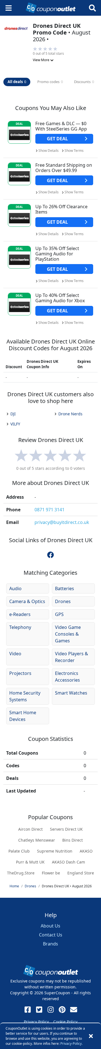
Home (14, 886)
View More (41, 60)
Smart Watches (71, 693)
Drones (63, 601)
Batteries (64, 588)
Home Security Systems (24, 696)
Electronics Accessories (67, 676)
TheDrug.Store (21, 873)
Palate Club (19, 851)
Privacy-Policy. (71, 1043)
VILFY (15, 424)
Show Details (48, 150)
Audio (15, 588)
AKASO (86, 851)
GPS (59, 614)
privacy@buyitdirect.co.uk (62, 522)
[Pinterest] (62, 1009)
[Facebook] (27, 1009)
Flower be (51, 873)
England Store (80, 873)
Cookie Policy (65, 1021)
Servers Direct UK (66, 829)
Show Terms (74, 150)
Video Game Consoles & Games (68, 634)
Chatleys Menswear (36, 840)
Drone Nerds (70, 413)
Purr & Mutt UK (30, 862)
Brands (50, 944)
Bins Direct (72, 840)
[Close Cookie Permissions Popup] (90, 1036)
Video (15, 654)
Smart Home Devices (22, 715)
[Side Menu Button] (8, 8)
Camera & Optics (27, 601)
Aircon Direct (30, 829)
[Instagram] (50, 1009)
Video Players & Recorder (71, 657)
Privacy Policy (36, 1021)
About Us (50, 926)
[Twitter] (39, 1009)
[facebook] (50, 554)
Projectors (20, 673)
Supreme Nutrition (54, 851)
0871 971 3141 (50, 510)
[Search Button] (92, 8)
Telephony (20, 627)
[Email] (73, 1009)
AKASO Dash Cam (68, 862)
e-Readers (20, 614)
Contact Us (50, 935)
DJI (13, 413)
